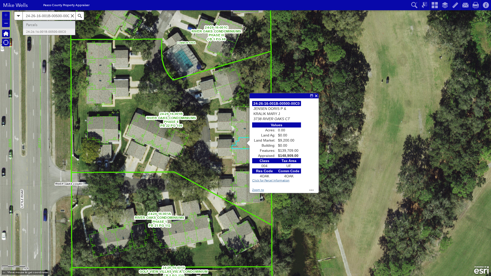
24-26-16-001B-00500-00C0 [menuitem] (46, 32)
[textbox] (49, 16)
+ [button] (6, 15)
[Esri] (481, 270)
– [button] (6, 22)
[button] (4, 272)
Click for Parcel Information (270, 180)
